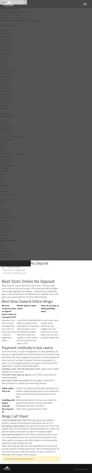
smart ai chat (5, 211)
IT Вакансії (5, 162)
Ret (1, 205)
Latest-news (5, 171)
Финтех (3, 237)
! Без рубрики (6, 116)
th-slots (3, 220)
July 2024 (4, 59)
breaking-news (6, 128)
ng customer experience (10, 194)
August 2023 (5, 79)
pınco (2, 203)
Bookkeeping (5, 125)
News (2, 188)
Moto (2, 174)
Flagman (3, 148)
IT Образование (7, 165)
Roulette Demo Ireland (9, 9)
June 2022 (4, 94)
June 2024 (4, 62)
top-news (4, 226)
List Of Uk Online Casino (10, 14)
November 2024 (7, 47)
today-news (5, 223)
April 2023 (4, 85)
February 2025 (6, 39)
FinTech (3, 145)
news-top (4, 191)
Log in (2, 248)
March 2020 (5, 105)
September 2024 (7, 53)
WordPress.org (6, 257)
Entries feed (5, 251)
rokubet (3, 208)
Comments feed (7, 254)
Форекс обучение (8, 240)
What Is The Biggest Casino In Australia (16, 11)
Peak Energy (84, 469)
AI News (3, 122)
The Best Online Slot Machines (13, 17)
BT (1, 133)
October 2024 (6, 50)
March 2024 (5, 68)
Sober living (4, 214)
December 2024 (7, 45)
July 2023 (4, 82)
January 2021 (5, 102)
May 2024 (4, 65)
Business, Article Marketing (11, 136)
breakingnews (6, 130)
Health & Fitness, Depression (12, 154)
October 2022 (6, 91)
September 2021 (7, 99)
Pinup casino (5, 200)
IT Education (5, 156)
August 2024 (5, 56)
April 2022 (4, 97)
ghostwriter (5, 151)
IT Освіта (4, 168)
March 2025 (5, 36)
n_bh (2, 179)
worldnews (4, 234)
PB (1, 197)
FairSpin (3, 142)
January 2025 (5, 42)
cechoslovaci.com (7, 139)
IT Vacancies (5, 159)
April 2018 (4, 108)
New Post (4, 185)
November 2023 (7, 73)
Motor (2, 177)
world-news (5, 231)
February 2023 (6, 88)
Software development (10, 217)
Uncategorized (6, 229)
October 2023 (6, 76)
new (2, 182)
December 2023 (7, 71)
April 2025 (4, 33)
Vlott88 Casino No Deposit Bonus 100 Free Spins (21, 20)
